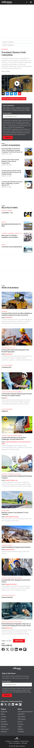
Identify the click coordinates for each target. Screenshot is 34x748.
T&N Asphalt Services (12, 517)
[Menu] (30, 2)
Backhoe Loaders (7, 210)
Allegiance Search (11, 584)
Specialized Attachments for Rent (11, 225)
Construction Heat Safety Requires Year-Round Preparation (10, 161)
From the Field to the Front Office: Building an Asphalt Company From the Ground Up (12, 150)
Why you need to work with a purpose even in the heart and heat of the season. (17, 519)
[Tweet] (15, 93)
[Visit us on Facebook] (3, 649)
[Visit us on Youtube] (20, 649)
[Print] (3, 93)
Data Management (7, 365)
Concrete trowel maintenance (12, 247)
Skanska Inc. (9, 354)
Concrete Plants (7, 545)
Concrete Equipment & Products (12, 233)
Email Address (7, 113)
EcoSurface (8, 317)
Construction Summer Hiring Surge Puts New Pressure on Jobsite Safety (11, 172)
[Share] (7, 93)
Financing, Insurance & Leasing (11, 474)
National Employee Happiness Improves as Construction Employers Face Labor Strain (16, 624)
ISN (6, 398)
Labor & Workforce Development (12, 391)
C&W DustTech (9, 549)
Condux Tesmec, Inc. (11, 480)
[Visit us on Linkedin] (16, 649)
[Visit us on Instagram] (12, 649)
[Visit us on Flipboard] (24, 649)
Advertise (16, 741)
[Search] (26, 2)
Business (5, 49)
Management (6, 510)
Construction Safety (8, 595)
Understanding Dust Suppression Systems (16, 547)
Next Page (19, 640)
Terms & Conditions (14, 743)
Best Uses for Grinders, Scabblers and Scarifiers (10, 236)
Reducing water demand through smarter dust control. (15, 552)
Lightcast (5, 411)
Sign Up (8, 137)
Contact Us (8, 741)
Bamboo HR (8, 628)
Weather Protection (8, 348)
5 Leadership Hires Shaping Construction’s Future (16, 581)
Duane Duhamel (7, 597)
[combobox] (17, 41)
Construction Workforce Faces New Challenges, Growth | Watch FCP (12, 183)
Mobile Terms (10, 134)
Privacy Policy (21, 134)
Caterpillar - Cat (7, 213)
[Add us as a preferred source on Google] (19, 93)
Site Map (24, 743)
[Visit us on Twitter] (7, 649)
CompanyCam (6, 367)
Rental (4, 222)
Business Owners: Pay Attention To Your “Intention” (15, 513)
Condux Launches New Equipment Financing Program (17, 477)
